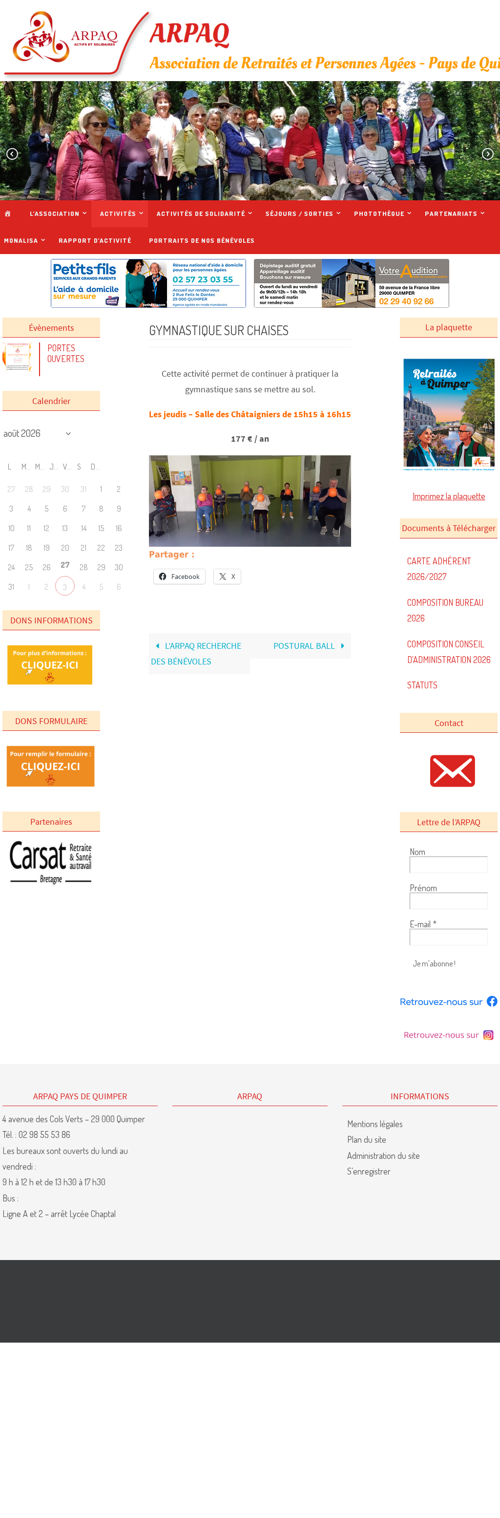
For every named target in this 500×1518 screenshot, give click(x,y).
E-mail (423, 924)
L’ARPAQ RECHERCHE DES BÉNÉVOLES (196, 653)
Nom (417, 851)
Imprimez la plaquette (449, 496)
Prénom (423, 888)
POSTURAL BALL (305, 645)
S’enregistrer (369, 1171)
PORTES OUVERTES (65, 353)
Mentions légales (375, 1123)
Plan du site (366, 1139)
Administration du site (383, 1155)
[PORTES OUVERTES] (19, 368)
